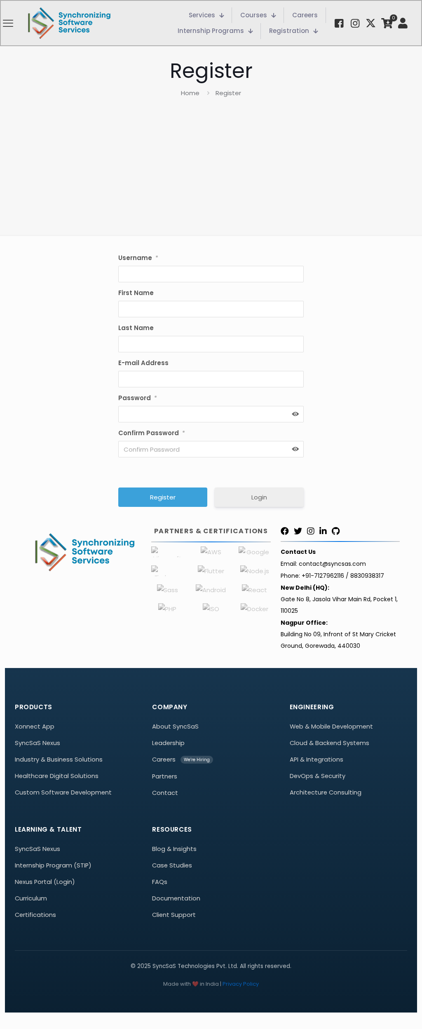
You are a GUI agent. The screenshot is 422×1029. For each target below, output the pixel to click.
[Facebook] (285, 531)
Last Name (136, 327)
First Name (136, 292)
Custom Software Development (63, 792)
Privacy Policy (241, 983)
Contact (165, 793)
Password (137, 398)
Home (190, 93)
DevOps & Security (317, 776)
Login (259, 497)
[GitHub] (336, 531)
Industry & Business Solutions (59, 759)
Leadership (168, 743)
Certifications (35, 915)
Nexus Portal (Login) (45, 882)
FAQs (159, 882)
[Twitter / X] (298, 531)
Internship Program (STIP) (53, 865)
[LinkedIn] (323, 531)
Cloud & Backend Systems (329, 743)
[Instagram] (310, 531)
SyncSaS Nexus (37, 743)
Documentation (176, 898)
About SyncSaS (175, 726)
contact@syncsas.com (332, 564)
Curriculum (31, 898)
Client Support (174, 915)
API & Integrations (316, 759)
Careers (164, 759)
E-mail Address (143, 363)
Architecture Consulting (325, 792)
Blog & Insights (174, 849)
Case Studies (172, 865)
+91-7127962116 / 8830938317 (343, 576)
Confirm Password (151, 433)
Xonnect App (34, 726)
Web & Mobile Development (331, 726)
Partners (164, 776)
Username (138, 257)
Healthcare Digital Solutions (56, 776)
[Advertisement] (211, 160)
